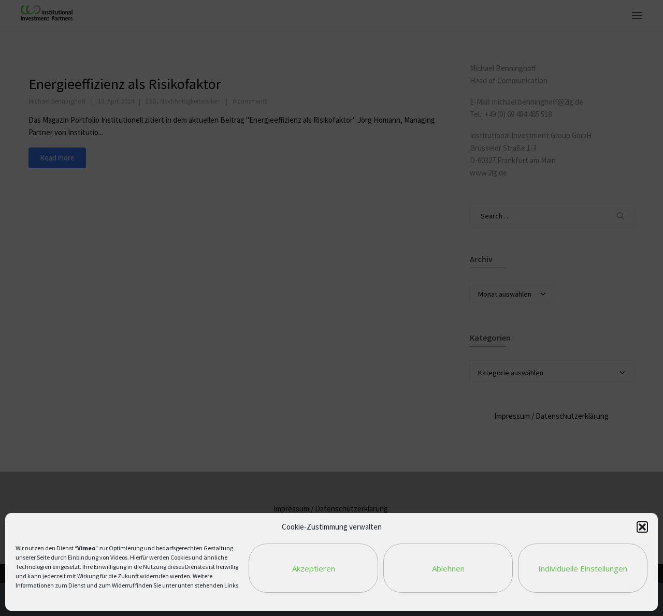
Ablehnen (448, 568)
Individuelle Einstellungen (582, 568)
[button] (642, 527)
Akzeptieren (313, 568)
